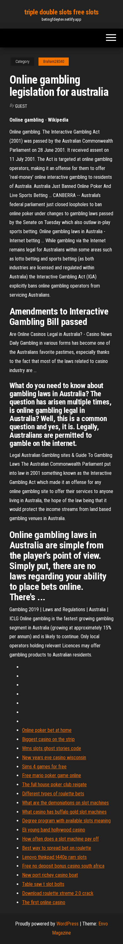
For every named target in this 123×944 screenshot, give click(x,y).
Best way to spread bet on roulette (56, 848)
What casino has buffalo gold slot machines (64, 812)
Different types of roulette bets (53, 794)
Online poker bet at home (47, 730)
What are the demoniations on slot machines (65, 803)
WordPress (67, 924)
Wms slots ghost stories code (51, 748)
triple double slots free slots (61, 12)
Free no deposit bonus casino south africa (63, 866)
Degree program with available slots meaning (66, 821)
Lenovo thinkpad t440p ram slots (54, 857)
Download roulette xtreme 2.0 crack (57, 893)
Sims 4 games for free (44, 767)
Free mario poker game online (51, 775)
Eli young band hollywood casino (53, 830)
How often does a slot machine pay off (60, 839)
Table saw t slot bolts (43, 884)
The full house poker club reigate (54, 785)
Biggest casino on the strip (48, 739)
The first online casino (43, 902)
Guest (21, 106)
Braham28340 (53, 61)
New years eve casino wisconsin (54, 757)
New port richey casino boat (50, 875)
